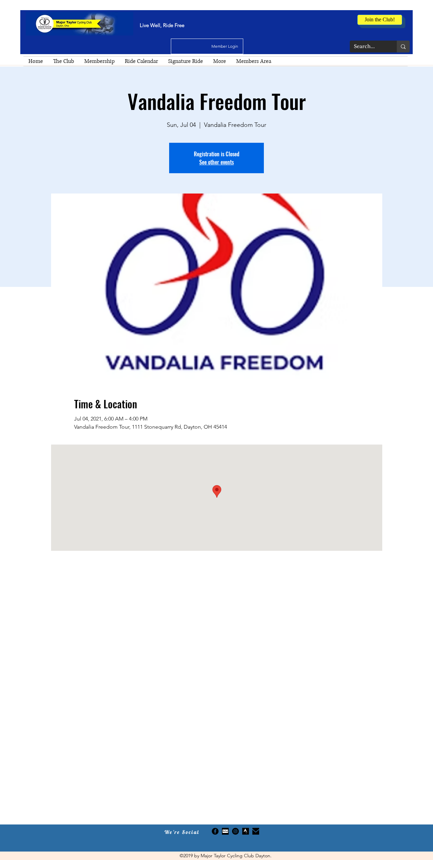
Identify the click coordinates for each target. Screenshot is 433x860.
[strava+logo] (245, 831)
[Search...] (403, 46)
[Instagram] (235, 831)
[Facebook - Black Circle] (215, 831)
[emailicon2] (255, 831)
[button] (63, 61)
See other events (216, 162)
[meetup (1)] (225, 831)
